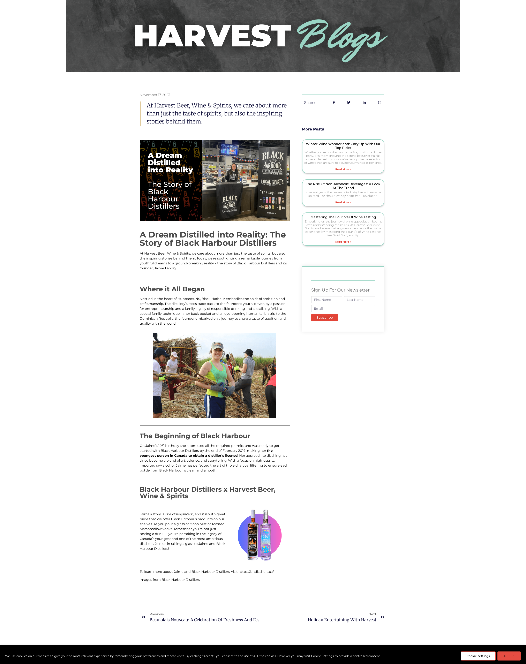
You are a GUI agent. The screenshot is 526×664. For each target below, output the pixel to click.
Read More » (343, 169)
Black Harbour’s (184, 519)
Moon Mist (198, 524)
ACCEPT (509, 656)
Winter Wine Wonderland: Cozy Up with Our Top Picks (343, 146)
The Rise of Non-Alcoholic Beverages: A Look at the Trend (343, 186)
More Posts (313, 129)
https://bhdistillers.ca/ (256, 572)
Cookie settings (478, 656)
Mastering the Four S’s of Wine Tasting (343, 217)
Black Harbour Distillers (256, 263)
